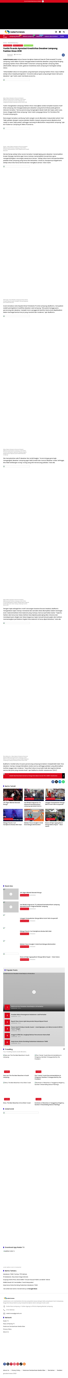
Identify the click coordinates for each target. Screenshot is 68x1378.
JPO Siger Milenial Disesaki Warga (11, 803)
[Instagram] (14, 1364)
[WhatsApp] (63, 781)
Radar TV (6, 1321)
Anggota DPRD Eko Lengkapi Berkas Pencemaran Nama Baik (30, 1035)
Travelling (7, 1071)
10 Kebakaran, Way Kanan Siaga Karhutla (15, 1277)
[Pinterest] (11, 1364)
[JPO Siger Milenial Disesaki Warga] (13, 795)
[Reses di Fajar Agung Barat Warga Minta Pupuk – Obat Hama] (55, 815)
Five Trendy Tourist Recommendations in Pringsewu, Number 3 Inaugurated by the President (48, 1077)
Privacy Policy (7, 1329)
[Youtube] (17, 1364)
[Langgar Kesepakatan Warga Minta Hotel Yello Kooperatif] (55, 795)
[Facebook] (52, 781)
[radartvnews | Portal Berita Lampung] (14, 32)
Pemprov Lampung (18, 45)
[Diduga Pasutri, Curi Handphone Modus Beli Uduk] (13, 815)
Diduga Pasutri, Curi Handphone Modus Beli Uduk (12, 824)
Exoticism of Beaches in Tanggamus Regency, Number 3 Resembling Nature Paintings (49, 1104)
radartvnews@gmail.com (14, 1313)
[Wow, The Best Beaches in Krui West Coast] (18, 1091)
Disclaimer (51, 1370)
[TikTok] (21, 1364)
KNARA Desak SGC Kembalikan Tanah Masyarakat (18, 1282)
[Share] (63, 55)
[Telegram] (59, 781)
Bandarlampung (8, 45)
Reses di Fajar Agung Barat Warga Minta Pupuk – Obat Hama (54, 824)
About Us (6, 1332)
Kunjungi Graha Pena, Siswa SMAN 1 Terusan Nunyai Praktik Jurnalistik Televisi (26, 1280)
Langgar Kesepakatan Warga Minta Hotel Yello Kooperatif (54, 803)
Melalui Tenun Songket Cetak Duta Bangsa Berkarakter (33, 824)
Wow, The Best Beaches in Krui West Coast (17, 1103)
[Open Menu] (60, 32)
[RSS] (24, 1364)
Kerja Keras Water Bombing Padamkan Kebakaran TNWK (29, 1041)
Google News (32, 1289)
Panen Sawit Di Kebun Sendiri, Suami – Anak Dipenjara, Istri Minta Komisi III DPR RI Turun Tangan (36, 1028)
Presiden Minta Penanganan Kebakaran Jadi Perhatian (28, 1014)
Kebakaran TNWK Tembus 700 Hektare (15, 1274)
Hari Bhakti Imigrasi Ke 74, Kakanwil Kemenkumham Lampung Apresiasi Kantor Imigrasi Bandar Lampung (32, 804)
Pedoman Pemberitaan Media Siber (14, 1326)
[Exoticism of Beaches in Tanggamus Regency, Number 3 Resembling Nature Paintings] (50, 1091)
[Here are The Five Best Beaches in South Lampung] (18, 1064)
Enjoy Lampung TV (9, 1324)
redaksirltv (10, 54)
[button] (56, 32)
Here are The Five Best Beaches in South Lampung (16, 1076)
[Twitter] (56, 781)
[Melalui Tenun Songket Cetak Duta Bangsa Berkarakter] (34, 815)
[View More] (64, 1049)
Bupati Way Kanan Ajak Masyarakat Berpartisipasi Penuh (29, 1021)
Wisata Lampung (28, 45)
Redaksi (59, 1370)
